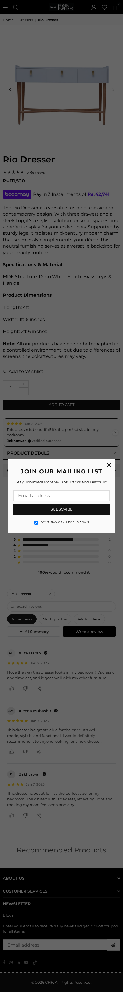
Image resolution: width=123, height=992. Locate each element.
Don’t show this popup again (64, 522)
